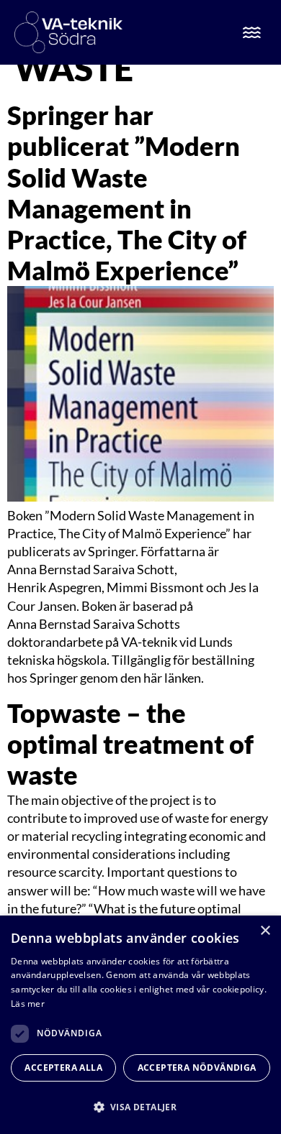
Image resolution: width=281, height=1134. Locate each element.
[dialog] (140, 1025)
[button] (140, 1107)
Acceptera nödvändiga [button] (197, 1067)
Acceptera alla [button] (63, 1067)
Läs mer (28, 1003)
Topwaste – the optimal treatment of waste (130, 743)
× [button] (264, 931)
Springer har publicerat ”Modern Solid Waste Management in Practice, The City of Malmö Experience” (126, 192)
